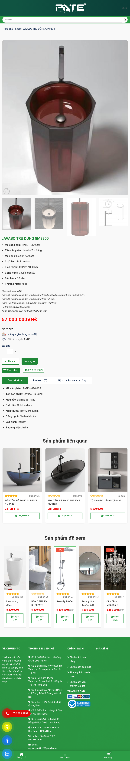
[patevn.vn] (65, 8)
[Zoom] (6, 191)
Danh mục (65, 757)
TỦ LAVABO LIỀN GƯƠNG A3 (105, 500)
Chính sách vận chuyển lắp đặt (78, 684)
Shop (18, 28)
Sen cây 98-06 (39, 601)
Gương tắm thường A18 (62, 603)
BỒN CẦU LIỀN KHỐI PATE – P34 (14, 603)
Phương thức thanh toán (80, 674)
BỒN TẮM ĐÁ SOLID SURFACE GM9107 (21, 502)
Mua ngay (29, 361)
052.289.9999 (35, 370)
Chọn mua (23, 515)
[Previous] (9, 117)
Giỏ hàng (108, 757)
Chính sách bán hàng (78, 659)
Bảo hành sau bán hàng (72, 380)
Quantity (5, 346)
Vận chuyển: (8, 328)
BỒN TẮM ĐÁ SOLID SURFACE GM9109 (64, 502)
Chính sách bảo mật (80, 666)
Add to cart (10, 361)
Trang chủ (7, 28)
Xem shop (12, 370)
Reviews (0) (40, 380)
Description (15, 380)
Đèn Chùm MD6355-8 (87, 603)
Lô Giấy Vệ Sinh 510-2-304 (115, 603)
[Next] (121, 117)
